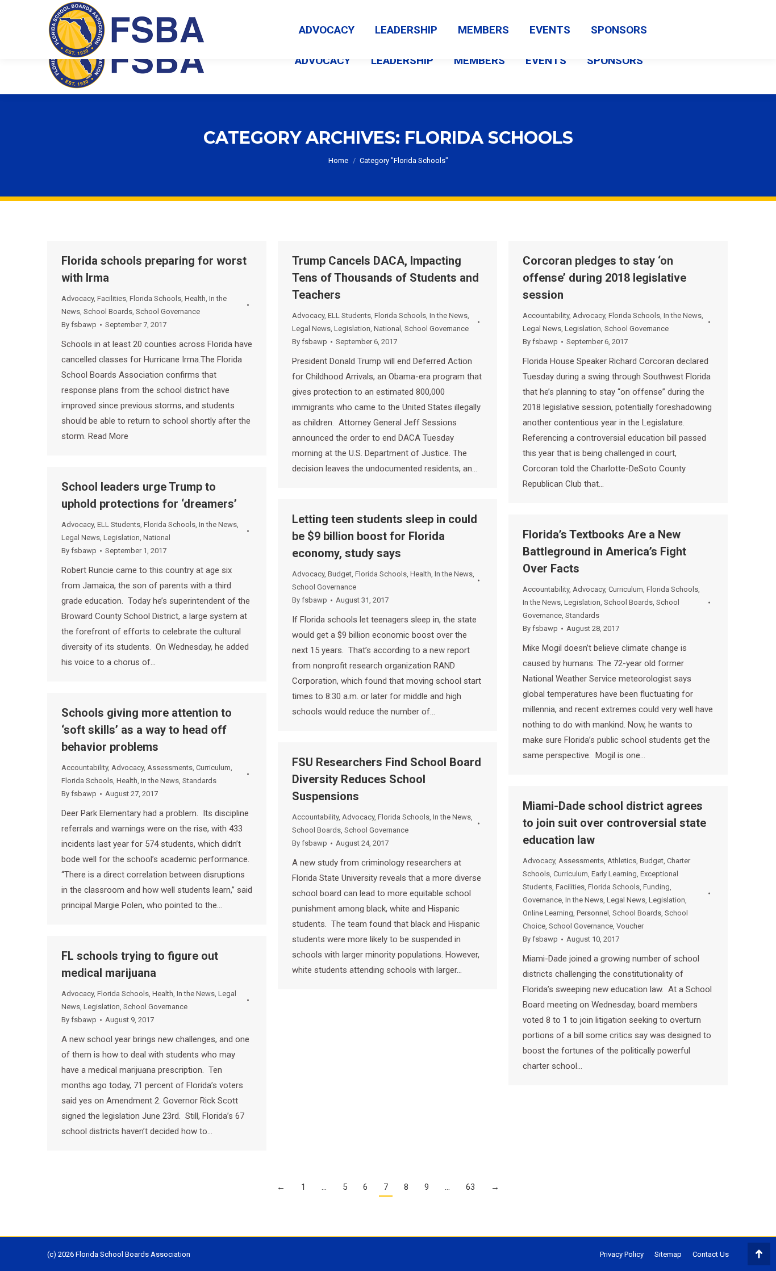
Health (195, 298)
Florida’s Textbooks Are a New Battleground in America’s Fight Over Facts (604, 551)
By (79, 324)
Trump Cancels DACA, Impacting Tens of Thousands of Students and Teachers (385, 278)
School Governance (168, 311)
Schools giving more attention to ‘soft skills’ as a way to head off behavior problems (146, 730)
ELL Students (349, 315)
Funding (656, 887)
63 (470, 1187)
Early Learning (614, 873)
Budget (340, 574)
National (387, 328)
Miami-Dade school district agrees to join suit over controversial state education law (614, 823)
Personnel (593, 913)
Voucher (630, 926)
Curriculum (625, 589)
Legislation (352, 328)
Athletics (621, 860)
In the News (448, 315)
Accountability (546, 315)
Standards (582, 615)
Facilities (111, 298)
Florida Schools (155, 298)
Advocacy (77, 298)
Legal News (311, 328)
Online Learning (548, 913)
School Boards (108, 311)
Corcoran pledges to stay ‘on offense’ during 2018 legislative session (604, 278)
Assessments (170, 767)
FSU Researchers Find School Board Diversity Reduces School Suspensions (386, 779)
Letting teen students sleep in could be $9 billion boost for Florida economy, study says (384, 536)
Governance (542, 900)
